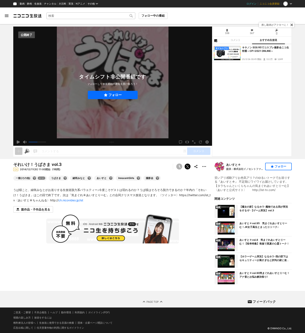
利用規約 (80, 312)
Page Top (152, 301)
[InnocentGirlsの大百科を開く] (138, 178)
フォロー (115, 95)
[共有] (196, 166)
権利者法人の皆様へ (24, 322)
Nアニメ (80, 3)
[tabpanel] (252, 100)
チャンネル (50, 3)
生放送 (38, 3)
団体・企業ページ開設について (95, 322)
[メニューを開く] (6, 16)
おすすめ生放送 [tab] (268, 40)
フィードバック (264, 301)
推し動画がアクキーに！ (275, 24)
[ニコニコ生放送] (27, 16)
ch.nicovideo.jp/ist (71, 200)
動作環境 (66, 312)
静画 (29, 3)
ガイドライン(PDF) (99, 312)
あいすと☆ (233, 164)
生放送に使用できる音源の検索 (56, 322)
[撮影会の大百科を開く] (157, 178)
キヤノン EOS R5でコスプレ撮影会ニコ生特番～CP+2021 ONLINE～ (265, 49)
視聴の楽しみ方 (22, 317)
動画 (22, 3)
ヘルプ (54, 312)
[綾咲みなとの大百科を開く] (89, 178)
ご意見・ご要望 (22, 312)
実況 (70, 3)
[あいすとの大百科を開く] (110, 178)
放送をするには (43, 317)
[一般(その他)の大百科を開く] (34, 178)
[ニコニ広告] (27, 151)
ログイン (251, 3)
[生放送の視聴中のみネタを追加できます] (18, 151)
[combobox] (90, 15)
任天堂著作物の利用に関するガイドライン (60, 328)
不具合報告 (40, 312)
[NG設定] (215, 40)
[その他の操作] (204, 166)
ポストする (187, 166)
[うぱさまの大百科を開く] (65, 178)
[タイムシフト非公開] (179, 166)
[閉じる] (291, 24)
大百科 (62, 3)
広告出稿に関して (23, 327)
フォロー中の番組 (153, 15)
